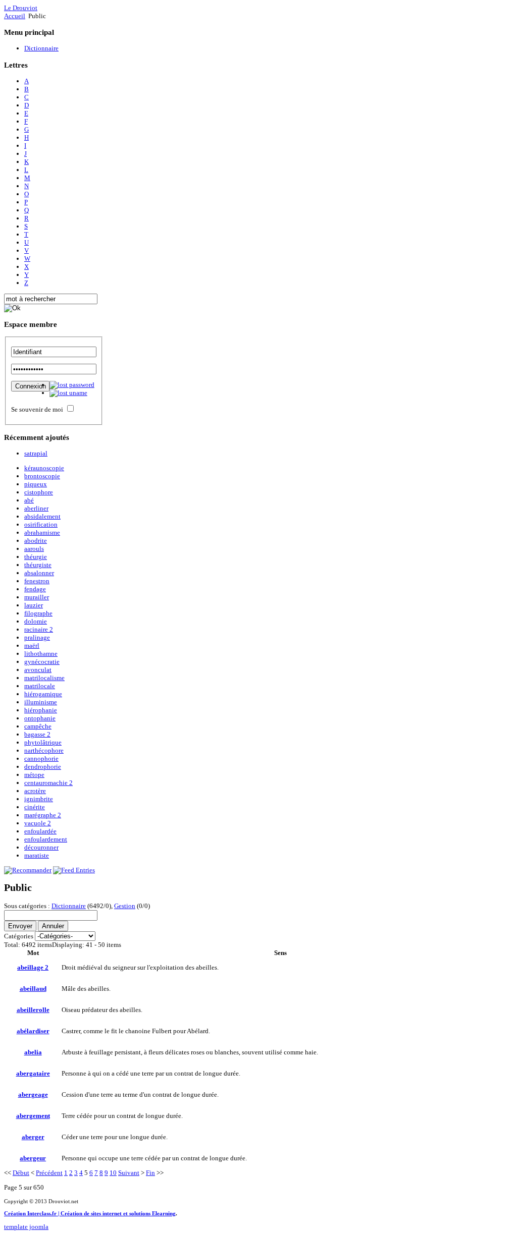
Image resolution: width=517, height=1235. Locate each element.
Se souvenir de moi (37, 409)
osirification (41, 524)
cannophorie (41, 758)
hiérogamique (43, 694)
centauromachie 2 (48, 783)
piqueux (35, 484)
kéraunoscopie (44, 468)
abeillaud (33, 988)
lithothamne (41, 653)
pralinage (37, 637)
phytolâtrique (43, 742)
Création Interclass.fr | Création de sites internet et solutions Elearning (90, 1213)
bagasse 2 (37, 734)
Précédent (49, 1172)
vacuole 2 (37, 823)
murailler (36, 597)
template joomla (26, 1226)
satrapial (35, 453)
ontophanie (40, 718)
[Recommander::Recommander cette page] (27, 870)
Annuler (53, 926)
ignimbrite (38, 799)
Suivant (128, 1172)
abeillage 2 (32, 967)
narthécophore (44, 750)
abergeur (33, 1158)
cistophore (38, 492)
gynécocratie (42, 661)
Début (21, 1172)
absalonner (39, 573)
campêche (37, 726)
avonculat (37, 669)
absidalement (42, 516)
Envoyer (20, 926)
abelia (33, 1052)
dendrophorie (42, 766)
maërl (31, 645)
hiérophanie (40, 710)
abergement (33, 1115)
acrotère (35, 791)
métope (34, 774)
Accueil (14, 16)
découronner (41, 847)
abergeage (33, 1094)
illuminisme (40, 702)
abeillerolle (33, 1010)
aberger (33, 1137)
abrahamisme (42, 532)
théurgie (35, 556)
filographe (38, 613)
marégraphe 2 (42, 815)
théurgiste (37, 565)
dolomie (35, 621)
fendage (35, 589)
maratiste (36, 855)
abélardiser (33, 1031)
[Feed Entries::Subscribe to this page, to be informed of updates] (74, 870)
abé (29, 500)
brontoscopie (42, 476)
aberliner (36, 508)
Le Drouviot (20, 8)
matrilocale (39, 686)
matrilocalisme (44, 678)
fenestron (36, 581)
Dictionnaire (68, 906)
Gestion (124, 906)
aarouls (34, 548)
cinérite (34, 807)
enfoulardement (45, 839)
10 (113, 1172)
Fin (150, 1172)
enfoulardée (40, 831)
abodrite (35, 540)
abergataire (33, 1073)
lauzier (33, 605)
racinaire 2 (38, 629)
